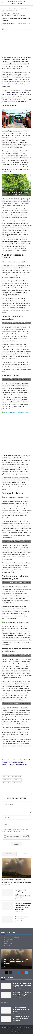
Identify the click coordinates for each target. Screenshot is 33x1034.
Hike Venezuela (22, 764)
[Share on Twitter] (24, 51)
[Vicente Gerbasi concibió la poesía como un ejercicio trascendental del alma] (7, 892)
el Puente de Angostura (24, 589)
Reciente (9, 854)
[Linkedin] (18, 972)
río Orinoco (6, 782)
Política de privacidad (16, 1032)
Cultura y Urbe (13, 9)
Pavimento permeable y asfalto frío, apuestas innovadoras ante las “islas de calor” (23, 906)
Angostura (6, 776)
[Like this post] (15, 52)
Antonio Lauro (11, 94)
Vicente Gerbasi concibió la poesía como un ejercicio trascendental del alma (23, 893)
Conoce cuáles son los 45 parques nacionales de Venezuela (21, 1018)
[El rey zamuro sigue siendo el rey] (7, 919)
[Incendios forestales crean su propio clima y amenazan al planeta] (16, 868)
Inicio (3, 9)
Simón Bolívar (17, 782)
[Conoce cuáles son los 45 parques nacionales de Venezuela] (6, 1019)
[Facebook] (14, 972)
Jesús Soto (17, 779)
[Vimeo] (26, 972)
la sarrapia (13, 206)
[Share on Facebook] (20, 51)
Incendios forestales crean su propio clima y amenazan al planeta (16, 881)
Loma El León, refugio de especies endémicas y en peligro (21, 1009)
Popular (24, 854)
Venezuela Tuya (18, 760)
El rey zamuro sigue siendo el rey (21, 918)
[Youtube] (22, 972)
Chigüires (4, 208)
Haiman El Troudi (9, 23)
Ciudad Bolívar (16, 776)
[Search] (31, 3)
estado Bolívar (7, 779)
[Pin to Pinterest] (29, 51)
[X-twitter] (6, 972)
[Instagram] (10, 972)
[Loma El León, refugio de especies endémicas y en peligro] (6, 1010)
